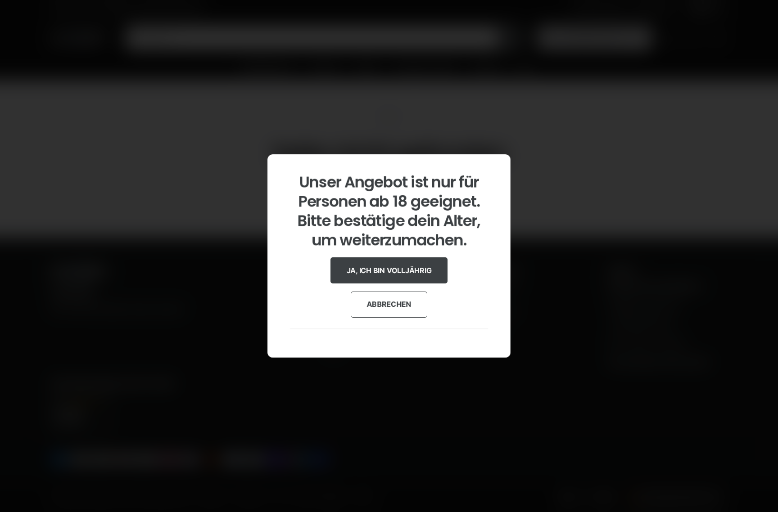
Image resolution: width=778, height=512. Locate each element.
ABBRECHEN (389, 304)
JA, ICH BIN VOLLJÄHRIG (389, 270)
